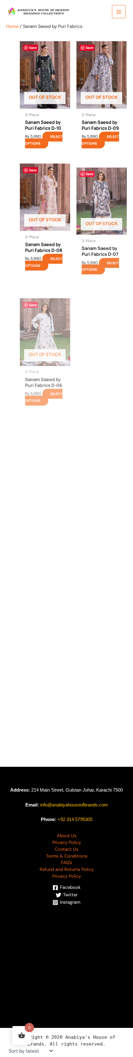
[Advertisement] (66, 956)
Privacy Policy (66, 842)
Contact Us (66, 849)
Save (33, 47)
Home (12, 26)
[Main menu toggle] (119, 12)
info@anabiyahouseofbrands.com (74, 804)
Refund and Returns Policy (67, 869)
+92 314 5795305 (75, 819)
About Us (66, 836)
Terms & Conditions (66, 856)
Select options (43, 140)
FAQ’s (66, 863)
